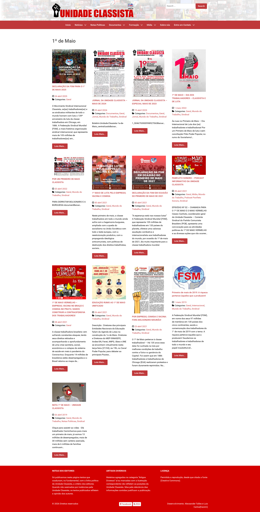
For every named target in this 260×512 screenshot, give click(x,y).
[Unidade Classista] (92, 10)
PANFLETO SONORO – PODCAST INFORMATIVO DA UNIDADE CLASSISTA (188, 181)
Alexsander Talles (193, 503)
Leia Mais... (59, 146)
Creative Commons (170, 480)
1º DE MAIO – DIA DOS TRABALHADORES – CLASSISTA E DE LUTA (189, 98)
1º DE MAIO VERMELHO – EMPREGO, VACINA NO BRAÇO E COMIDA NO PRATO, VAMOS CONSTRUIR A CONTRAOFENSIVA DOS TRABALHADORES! (68, 309)
